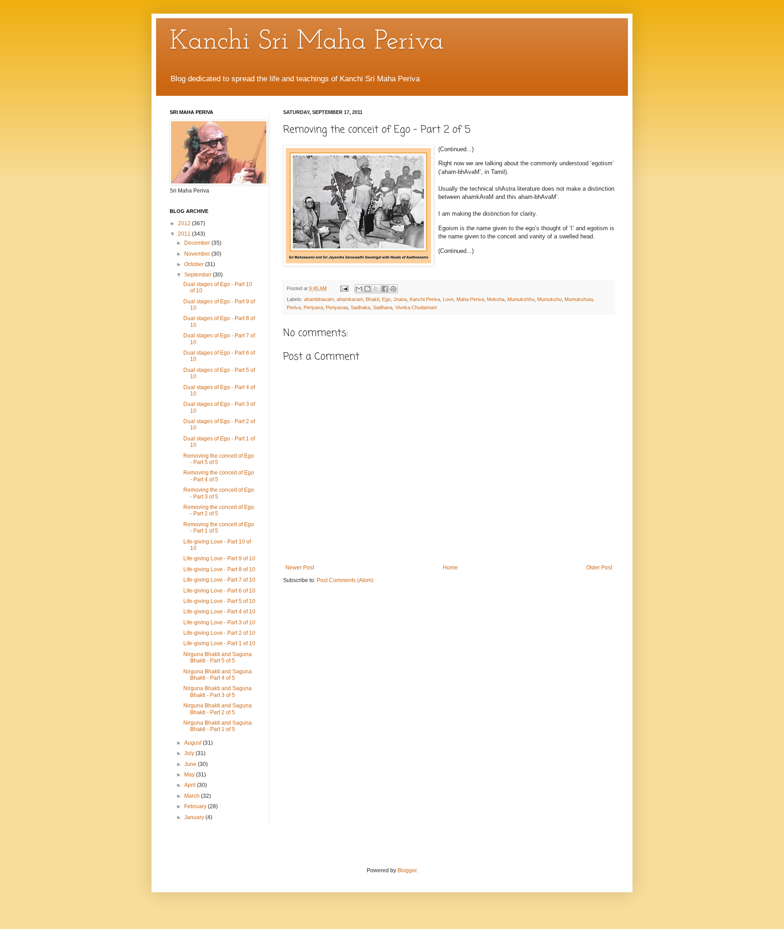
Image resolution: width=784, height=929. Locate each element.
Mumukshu (549, 299)
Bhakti (372, 299)
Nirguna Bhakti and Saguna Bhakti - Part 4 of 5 (217, 674)
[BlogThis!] (367, 288)
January (195, 817)
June (191, 764)
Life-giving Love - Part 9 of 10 (219, 558)
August (193, 743)
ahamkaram (350, 299)
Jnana (400, 299)
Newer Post (299, 567)
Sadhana (382, 307)
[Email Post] (344, 288)
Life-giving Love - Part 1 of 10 (219, 643)
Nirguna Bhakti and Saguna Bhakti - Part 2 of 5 (217, 708)
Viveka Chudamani (415, 307)
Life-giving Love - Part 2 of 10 (219, 633)
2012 (185, 223)
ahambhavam (319, 299)
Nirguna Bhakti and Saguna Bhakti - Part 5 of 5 (217, 657)
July (190, 753)
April (190, 785)
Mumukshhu (520, 299)
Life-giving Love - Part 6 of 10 (219, 591)
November (197, 254)
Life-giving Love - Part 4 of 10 (219, 611)
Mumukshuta (578, 299)
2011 (185, 234)
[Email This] (358, 288)
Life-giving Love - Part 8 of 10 (219, 569)
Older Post (599, 567)
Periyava (313, 307)
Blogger (406, 870)
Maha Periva (470, 299)
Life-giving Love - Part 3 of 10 (219, 622)
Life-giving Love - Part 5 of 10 (219, 601)
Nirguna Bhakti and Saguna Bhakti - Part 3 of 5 (217, 691)
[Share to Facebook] (384, 288)
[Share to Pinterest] (393, 288)
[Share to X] (376, 288)
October (194, 264)
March (192, 796)
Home (450, 567)
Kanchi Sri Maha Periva (307, 41)
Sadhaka (360, 307)
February (196, 806)
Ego (386, 299)
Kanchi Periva (425, 299)
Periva (294, 307)
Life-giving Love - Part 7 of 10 (219, 580)
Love (448, 299)
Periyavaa (337, 307)
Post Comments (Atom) (345, 580)
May (190, 774)
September (198, 275)
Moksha (496, 299)
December (197, 243)
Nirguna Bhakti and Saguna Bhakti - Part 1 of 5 (217, 726)
